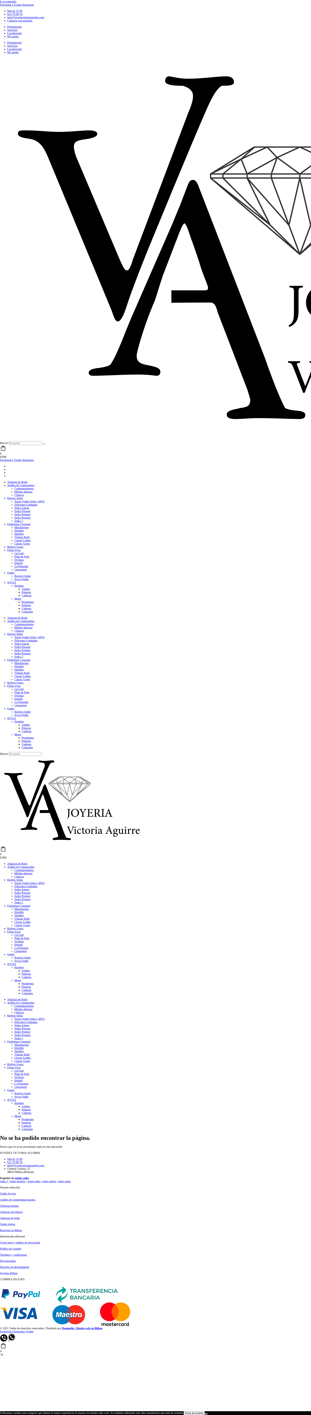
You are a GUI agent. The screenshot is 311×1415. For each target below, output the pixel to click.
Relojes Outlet (22, 576)
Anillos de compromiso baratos (17, 1199)
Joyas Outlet (21, 579)
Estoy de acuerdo (194, 1413)
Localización (14, 33)
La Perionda (21, 566)
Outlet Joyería (8, 1193)
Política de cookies (10, 1248)
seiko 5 (4, 1181)
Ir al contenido (8, 1)
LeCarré (19, 553)
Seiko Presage (22, 511)
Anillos (26, 589)
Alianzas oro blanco (11, 1211)
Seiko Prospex (22, 517)
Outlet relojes (7, 1224)
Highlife (19, 530)
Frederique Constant (18, 524)
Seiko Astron (21, 507)
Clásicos (19, 495)
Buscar (4, 442)
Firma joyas (14, 550)
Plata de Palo (21, 556)
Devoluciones (8, 1260)
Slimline (19, 533)
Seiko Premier (22, 514)
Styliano (19, 559)
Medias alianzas (23, 491)
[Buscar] (44, 443)
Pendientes (28, 601)
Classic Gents (22, 543)
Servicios (12, 30)
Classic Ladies (22, 540)
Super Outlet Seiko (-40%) (29, 501)
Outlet (10, 572)
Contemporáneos (24, 488)
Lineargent (20, 569)
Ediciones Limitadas (25, 504)
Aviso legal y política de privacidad (20, 1242)
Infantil (18, 563)
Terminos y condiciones (13, 1254)
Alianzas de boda (10, 1218)
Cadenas (26, 595)
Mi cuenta (13, 36)
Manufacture (21, 527)
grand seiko (33, 1181)
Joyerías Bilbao (8, 1273)
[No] (206, 1413)
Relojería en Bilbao (11, 1230)
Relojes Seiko (15, 498)
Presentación (14, 26)
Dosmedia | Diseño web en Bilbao (82, 1328)
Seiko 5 (18, 520)
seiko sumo (64, 1181)
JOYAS (11, 582)
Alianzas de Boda (17, 482)
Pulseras (26, 592)
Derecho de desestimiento (14, 1267)
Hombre (19, 585)
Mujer (17, 598)
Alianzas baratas (9, 1205)
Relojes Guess (15, 546)
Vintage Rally (22, 537)
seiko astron (49, 1181)
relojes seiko (22, 1178)
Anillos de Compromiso (20, 485)
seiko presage (17, 1181)
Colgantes (27, 611)
